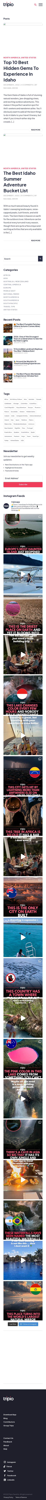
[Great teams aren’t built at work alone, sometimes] (23, 735)
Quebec (16, 432)
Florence (37, 407)
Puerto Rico (8, 432)
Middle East (9, 291)
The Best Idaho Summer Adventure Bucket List (19, 181)
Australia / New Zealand (15, 281)
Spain (33, 432)
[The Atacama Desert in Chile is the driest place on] (23, 614)
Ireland (6, 420)
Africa (6, 275)
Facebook (11, 1475)
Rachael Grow (10, 88)
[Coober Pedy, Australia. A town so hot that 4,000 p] (23, 897)
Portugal (30, 428)
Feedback (7, 1442)
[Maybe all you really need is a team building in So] (23, 937)
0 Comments (27, 195)
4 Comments (27, 85)
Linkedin (10, 1480)
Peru (23, 428)
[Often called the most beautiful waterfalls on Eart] (23, 1220)
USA (22, 440)
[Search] (34, 4)
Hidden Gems (30, 411)
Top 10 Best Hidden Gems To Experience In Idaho (21, 71)
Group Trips (8, 1425)
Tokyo (23, 436)
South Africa (25, 432)
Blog (5, 1418)
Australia (31, 399)
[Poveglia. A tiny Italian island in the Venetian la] (23, 533)
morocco (31, 424)
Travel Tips (9, 307)
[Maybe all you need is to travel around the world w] (23, 654)
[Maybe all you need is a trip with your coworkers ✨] (23, 574)
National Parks (11, 294)
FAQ (5, 1449)
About (6, 1445)
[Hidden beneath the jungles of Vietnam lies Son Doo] (23, 1139)
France (6, 411)
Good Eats (14, 411)
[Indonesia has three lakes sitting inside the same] (23, 695)
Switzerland (8, 436)
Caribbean (7, 403)
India (12, 416)
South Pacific (10, 303)
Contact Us (8, 1438)
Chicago (16, 403)
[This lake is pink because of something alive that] (23, 1058)
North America (11, 58)
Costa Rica (32, 403)
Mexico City (8, 424)
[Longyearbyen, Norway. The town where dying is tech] (23, 977)
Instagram (11, 1462)
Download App (9, 1414)
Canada (38, 399)
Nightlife (17, 428)
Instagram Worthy (22, 416)
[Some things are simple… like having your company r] (23, 856)
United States (28, 58)
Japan (17, 420)
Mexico (31, 420)
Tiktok (9, 1466)
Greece (22, 411)
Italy (12, 420)
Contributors (9, 1422)
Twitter (10, 1471)
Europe (7, 288)
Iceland (6, 416)
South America (11, 300)
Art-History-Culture (16, 399)
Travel (28, 436)
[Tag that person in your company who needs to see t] (23, 1098)
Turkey (6, 440)
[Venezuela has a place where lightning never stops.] (23, 775)
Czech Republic (9, 407)
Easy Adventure (21, 407)
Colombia (24, 403)
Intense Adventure (35, 416)
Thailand (16, 436)
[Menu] (39, 4)
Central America (12, 285)
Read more (35, 130)
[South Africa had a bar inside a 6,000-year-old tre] (23, 816)
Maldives (24, 420)
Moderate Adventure (20, 424)
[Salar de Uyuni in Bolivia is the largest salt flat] (23, 1300)
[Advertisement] (23, 1357)
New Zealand (8, 428)
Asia (5, 278)
